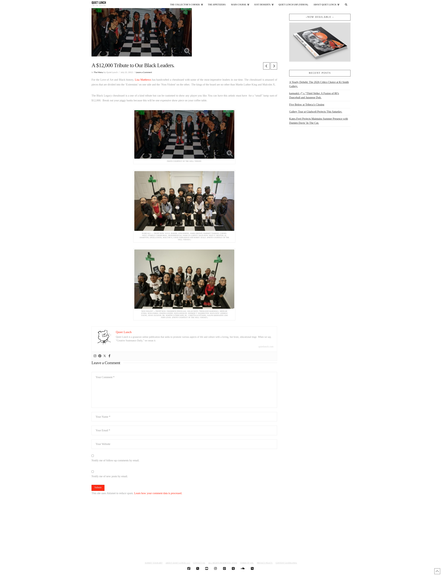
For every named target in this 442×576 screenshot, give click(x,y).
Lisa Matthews (143, 79)
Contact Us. (199, 563)
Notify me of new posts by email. (110, 476)
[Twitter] (104, 356)
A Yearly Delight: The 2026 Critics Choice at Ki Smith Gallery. (319, 84)
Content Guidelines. (286, 563)
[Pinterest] (99, 356)
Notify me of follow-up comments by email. (115, 460)
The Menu (98, 72)
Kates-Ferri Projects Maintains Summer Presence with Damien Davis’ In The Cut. (318, 120)
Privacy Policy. (265, 563)
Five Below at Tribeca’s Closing (306, 104)
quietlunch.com (265, 346)
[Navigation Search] (346, 4)
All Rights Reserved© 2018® (222, 563)
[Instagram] (95, 356)
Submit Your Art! (154, 563)
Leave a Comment (144, 72)
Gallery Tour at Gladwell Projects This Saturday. (315, 111)
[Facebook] (109, 356)
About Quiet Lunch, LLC (178, 563)
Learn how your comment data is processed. (158, 493)
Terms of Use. (247, 563)
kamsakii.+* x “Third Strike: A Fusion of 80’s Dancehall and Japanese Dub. (314, 95)
